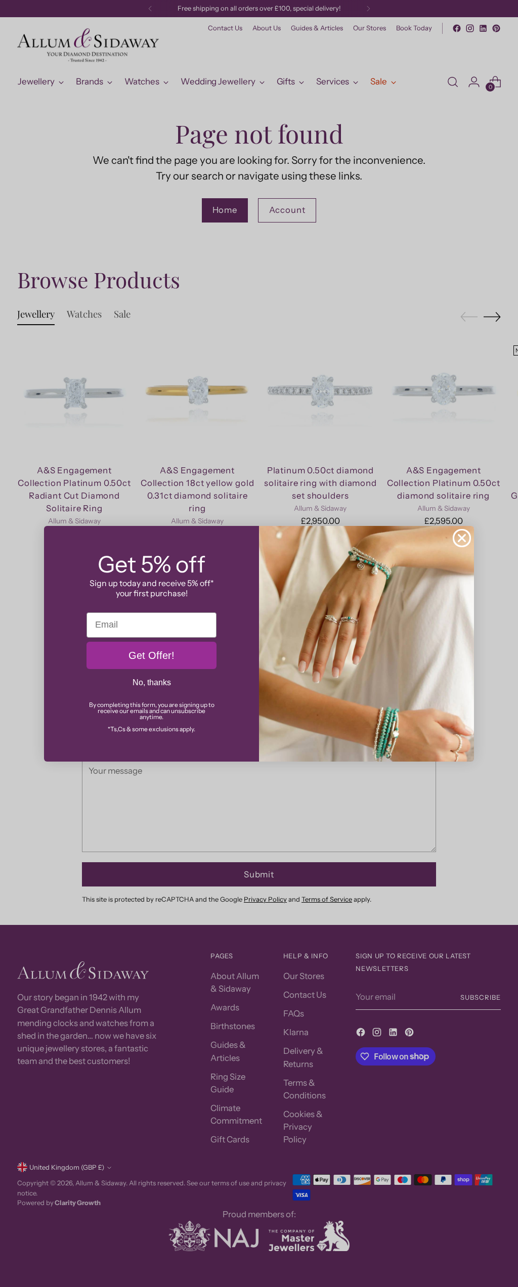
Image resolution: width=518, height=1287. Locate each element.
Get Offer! (151, 655)
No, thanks (152, 682)
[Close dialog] (462, 538)
